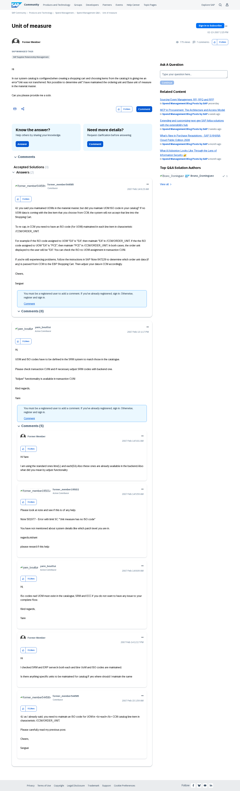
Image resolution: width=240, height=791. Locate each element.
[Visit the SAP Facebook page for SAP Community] (193, 785)
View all (164, 184)
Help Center (133, 5)
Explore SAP (208, 5)
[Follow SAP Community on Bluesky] (199, 785)
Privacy (30, 785)
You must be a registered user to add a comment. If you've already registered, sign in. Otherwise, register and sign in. (78, 295)
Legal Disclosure (76, 785)
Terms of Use (44, 785)
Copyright (59, 785)
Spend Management (64, 13)
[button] (214, 42)
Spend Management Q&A (88, 13)
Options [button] (226, 26)
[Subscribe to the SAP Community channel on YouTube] (205, 785)
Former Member (31, 42)
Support (106, 785)
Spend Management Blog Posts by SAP (185, 103)
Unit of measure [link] (110, 13)
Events (119, 5)
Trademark (93, 785)
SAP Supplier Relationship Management (31, 57)
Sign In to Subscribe (210, 25)
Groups (78, 5)
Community (31, 4)
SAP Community (19, 13)
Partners (107, 5)
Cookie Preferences (124, 785)
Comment (144, 109)
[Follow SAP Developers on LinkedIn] (211, 785)
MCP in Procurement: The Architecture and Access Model (192, 110)
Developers (92, 5)
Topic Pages (150, 5)
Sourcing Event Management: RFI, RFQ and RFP (187, 99)
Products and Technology (56, 5)
